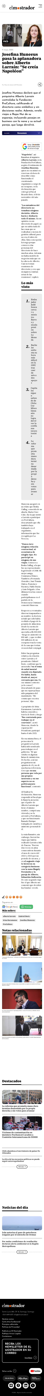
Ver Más (21, 1166)
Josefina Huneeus (27, 920)
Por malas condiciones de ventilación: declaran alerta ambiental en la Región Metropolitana (20, 1243)
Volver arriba (7, 1371)
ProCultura (7, 924)
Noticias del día (15, 1207)
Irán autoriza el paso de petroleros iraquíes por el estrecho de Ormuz (19, 1233)
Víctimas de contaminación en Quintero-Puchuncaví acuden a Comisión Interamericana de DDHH (20, 1135)
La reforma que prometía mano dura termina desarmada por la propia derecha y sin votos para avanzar (34, 467)
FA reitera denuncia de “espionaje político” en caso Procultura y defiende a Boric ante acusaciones (21, 1011)
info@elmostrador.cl (21, 1314)
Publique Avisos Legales (11, 1333)
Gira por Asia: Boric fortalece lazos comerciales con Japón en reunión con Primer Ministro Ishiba (21, 984)
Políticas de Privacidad (10, 1327)
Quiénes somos (8, 1319)
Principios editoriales (10, 1324)
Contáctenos (7, 1336)
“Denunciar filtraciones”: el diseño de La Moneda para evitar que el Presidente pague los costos (22, 958)
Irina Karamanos (10, 920)
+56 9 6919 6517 (7, 1314)
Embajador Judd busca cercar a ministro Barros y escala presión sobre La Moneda (34, 319)
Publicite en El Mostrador (12, 1331)
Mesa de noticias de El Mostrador (13, 84)
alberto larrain (9, 916)
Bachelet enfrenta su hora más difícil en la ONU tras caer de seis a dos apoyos (34, 364)
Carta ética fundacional (11, 1321)
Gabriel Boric (24, 916)
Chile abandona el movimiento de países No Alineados (21, 1152)
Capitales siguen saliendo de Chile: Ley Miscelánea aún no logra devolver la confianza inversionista (34, 412)
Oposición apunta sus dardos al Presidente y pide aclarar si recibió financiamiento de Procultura (21, 1038)
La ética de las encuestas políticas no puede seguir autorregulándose (21, 1160)
